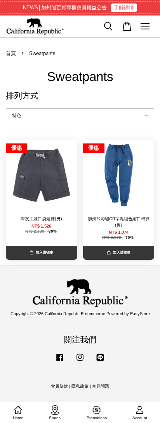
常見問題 (100, 386)
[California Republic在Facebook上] (59, 361)
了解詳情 (124, 7)
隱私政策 (80, 386)
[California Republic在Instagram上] (80, 361)
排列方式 (22, 95)
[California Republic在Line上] (100, 361)
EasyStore (140, 313)
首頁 (11, 53)
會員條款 (59, 386)
